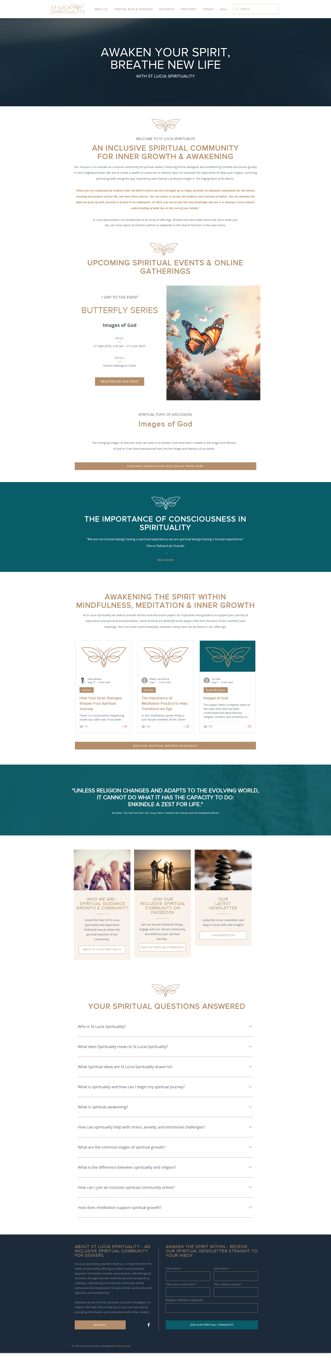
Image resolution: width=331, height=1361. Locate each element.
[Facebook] (148, 1324)
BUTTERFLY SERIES (119, 310)
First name (172, 1268)
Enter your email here (180, 1284)
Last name (220, 1268)
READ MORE (165, 560)
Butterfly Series (215, 690)
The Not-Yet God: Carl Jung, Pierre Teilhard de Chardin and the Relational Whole (171, 812)
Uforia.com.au (122, 1345)
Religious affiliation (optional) (184, 1300)
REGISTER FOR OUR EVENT (119, 381)
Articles (86, 690)
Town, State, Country (227, 1284)
